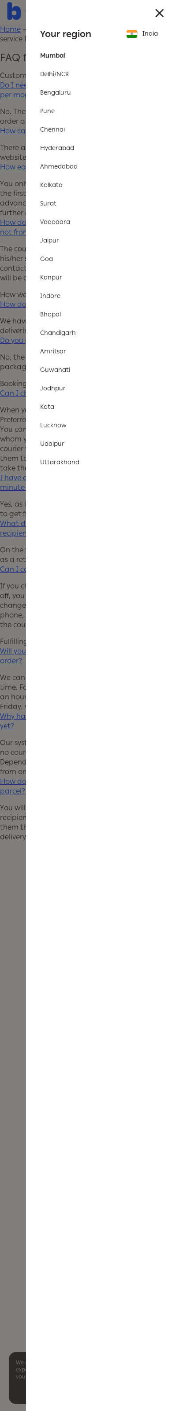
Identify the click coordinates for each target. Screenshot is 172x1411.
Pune (47, 111)
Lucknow (53, 425)
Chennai (52, 129)
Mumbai (53, 55)
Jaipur (49, 240)
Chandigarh (58, 333)
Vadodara (55, 222)
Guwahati (55, 370)
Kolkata (51, 185)
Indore (50, 296)
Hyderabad (57, 148)
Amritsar (53, 351)
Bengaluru (55, 92)
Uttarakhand (59, 462)
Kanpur (51, 277)
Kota (47, 407)
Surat (48, 203)
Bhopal (50, 314)
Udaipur (52, 444)
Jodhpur (53, 388)
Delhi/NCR (54, 74)
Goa (46, 259)
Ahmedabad (59, 166)
